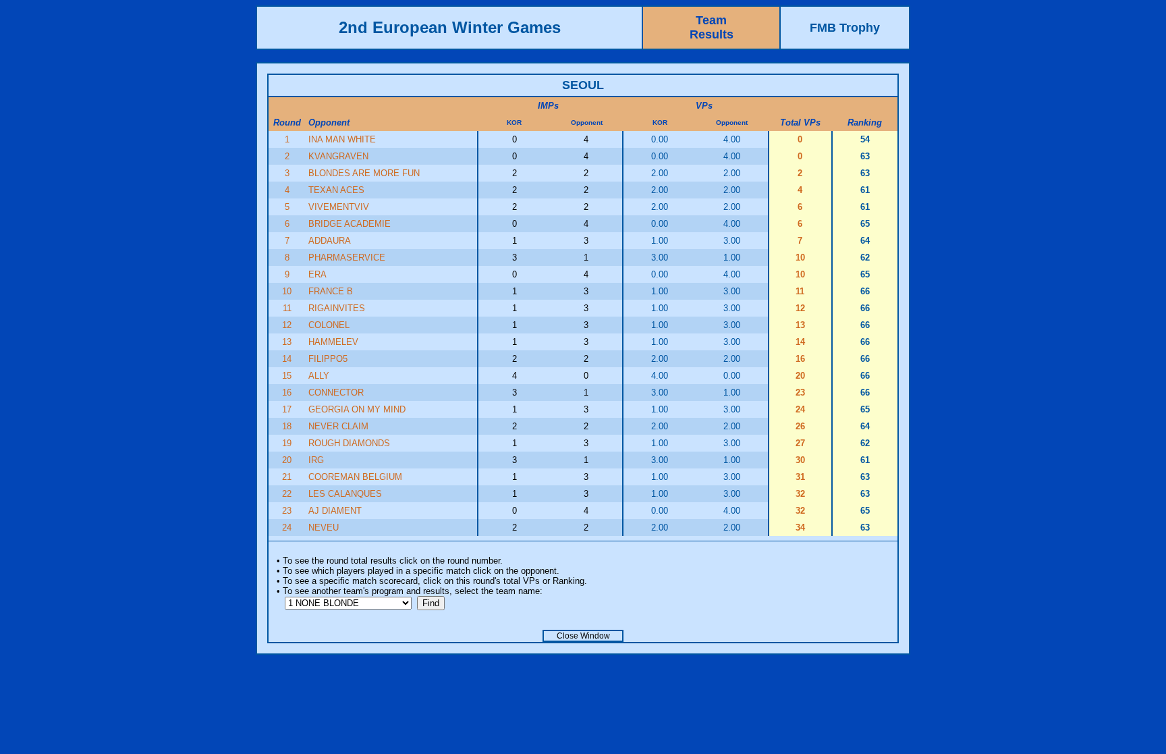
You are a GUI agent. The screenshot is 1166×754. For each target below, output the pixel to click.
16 (287, 392)
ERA (317, 274)
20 (287, 460)
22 (287, 494)
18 (287, 426)
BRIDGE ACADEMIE (349, 224)
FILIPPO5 (328, 359)
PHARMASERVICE (346, 257)
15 (287, 376)
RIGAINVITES (336, 308)
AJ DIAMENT (335, 511)
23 (287, 511)
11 (287, 308)
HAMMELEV (333, 342)
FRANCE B (330, 291)
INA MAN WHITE (342, 139)
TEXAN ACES (336, 190)
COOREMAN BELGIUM (355, 477)
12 (287, 325)
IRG (316, 460)
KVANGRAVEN (338, 156)
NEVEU (323, 527)
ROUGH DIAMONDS (349, 443)
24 (287, 527)
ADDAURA (329, 241)
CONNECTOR (336, 392)
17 (287, 409)
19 (287, 443)
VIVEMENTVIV (338, 207)
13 (287, 342)
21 (287, 477)
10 (287, 291)
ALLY (318, 376)
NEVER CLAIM (338, 426)
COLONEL (329, 325)
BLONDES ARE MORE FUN (364, 173)
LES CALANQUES (345, 494)
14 (287, 359)
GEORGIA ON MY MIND (357, 409)
